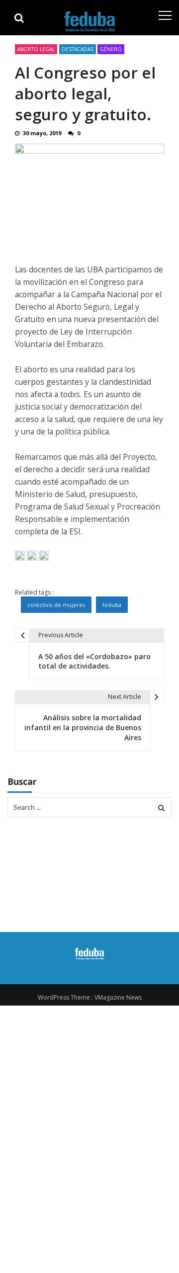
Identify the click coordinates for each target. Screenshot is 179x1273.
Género (111, 49)
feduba (111, 604)
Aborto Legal (36, 49)
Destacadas (77, 49)
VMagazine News (118, 997)
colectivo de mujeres (56, 604)
